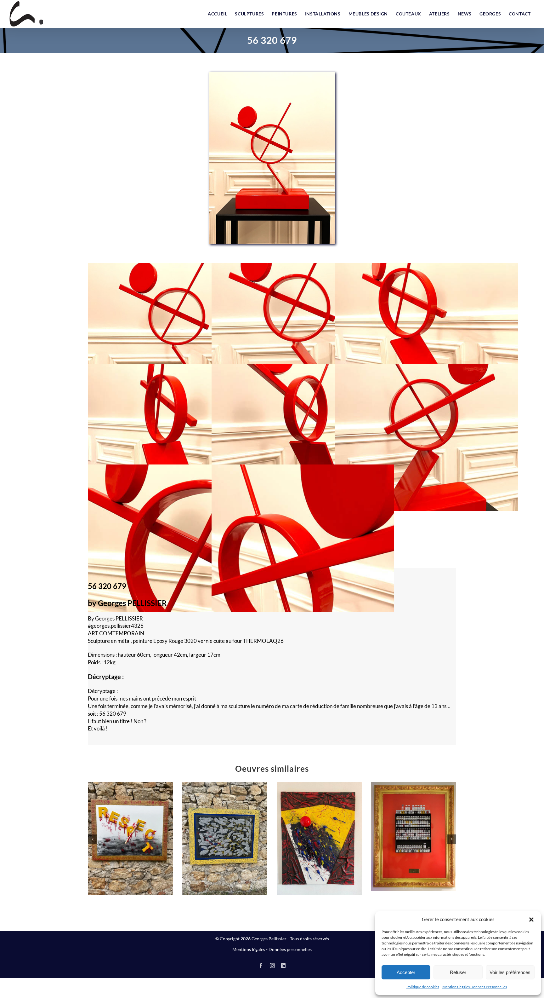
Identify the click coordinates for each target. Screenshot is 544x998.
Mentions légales (248, 949)
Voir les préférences (510, 972)
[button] (531, 919)
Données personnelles (290, 949)
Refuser (458, 972)
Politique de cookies (422, 986)
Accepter (406, 972)
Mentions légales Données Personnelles (474, 986)
